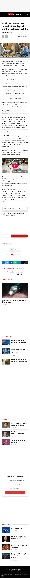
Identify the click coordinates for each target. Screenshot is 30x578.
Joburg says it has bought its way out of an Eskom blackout (19, 556)
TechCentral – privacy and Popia (21, 574)
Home (3, 18)
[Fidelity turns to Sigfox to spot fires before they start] (6, 362)
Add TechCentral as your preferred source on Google (15, 214)
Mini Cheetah (5, 243)
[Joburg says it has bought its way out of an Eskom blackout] (6, 556)
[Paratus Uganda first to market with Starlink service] (6, 342)
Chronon (20, 571)
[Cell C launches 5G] (6, 530)
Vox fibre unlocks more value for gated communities (21, 272)
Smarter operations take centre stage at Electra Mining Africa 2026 (19, 351)
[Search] (27, 14)
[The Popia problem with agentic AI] (6, 442)
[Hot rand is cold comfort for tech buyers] (6, 547)
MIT (11, 243)
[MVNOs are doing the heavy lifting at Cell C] (6, 539)
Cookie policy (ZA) (8, 574)
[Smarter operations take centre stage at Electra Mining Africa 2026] (6, 351)
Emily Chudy (5, 32)
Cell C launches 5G (16, 528)
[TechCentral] (15, 14)
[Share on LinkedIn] (6, 36)
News (6, 18)
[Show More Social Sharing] (9, 36)
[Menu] (3, 14)
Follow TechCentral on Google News (16, 208)
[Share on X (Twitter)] (3, 36)
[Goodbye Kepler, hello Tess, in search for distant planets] (15, 290)
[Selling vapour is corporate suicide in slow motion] (6, 425)
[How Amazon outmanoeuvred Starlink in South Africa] (6, 434)
